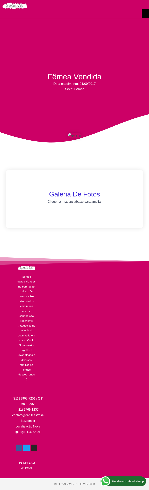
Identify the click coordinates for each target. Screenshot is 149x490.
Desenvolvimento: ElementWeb (74, 484)
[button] (145, 13)
